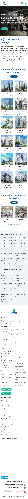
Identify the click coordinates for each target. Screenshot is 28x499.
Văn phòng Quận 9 (19, 247)
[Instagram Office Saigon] (18, 491)
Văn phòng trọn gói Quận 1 (6, 274)
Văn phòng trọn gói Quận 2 (19, 274)
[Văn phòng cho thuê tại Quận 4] (21, 106)
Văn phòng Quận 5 (6, 244)
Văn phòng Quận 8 (6, 247)
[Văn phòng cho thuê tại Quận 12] (7, 161)
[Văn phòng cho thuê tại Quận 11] (21, 143)
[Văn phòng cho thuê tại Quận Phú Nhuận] (7, 179)
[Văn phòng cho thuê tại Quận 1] (7, 88)
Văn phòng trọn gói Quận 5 (6, 285)
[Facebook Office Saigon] (3, 491)
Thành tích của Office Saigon (20, 378)
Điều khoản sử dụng (6, 382)
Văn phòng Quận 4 (19, 241)
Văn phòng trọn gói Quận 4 (19, 279)
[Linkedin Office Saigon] (12, 491)
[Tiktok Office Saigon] (22, 491)
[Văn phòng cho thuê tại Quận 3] (7, 106)
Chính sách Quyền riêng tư (6, 378)
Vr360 (18, 488)
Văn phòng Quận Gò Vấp (7, 265)
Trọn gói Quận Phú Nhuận (19, 295)
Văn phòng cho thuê (17, 481)
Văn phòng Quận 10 (6, 250)
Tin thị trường (4, 435)
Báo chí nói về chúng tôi (20, 373)
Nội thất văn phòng (6, 424)
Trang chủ (8, 481)
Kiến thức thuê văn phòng (6, 407)
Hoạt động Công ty (20, 382)
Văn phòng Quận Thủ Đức (20, 265)
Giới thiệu (17, 360)
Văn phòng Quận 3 (6, 241)
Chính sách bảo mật (6, 374)
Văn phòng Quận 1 (6, 238)
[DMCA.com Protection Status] (4, 477)
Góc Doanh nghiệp (6, 432)
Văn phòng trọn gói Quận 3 (6, 279)
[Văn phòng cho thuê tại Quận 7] (21, 124)
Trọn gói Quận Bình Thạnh (6, 295)
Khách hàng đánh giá (20, 366)
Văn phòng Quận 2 (19, 238)
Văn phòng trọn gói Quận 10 (6, 290)
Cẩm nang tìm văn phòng (6, 402)
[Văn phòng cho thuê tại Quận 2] (21, 88)
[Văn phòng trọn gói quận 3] (21, 214)
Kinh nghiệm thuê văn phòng (7, 412)
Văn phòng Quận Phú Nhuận (7, 259)
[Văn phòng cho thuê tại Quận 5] (7, 124)
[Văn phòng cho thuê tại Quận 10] (7, 143)
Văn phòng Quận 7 (19, 244)
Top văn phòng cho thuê (6, 420)
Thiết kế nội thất (12, 488)
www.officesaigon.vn (20, 496)
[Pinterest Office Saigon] (15, 491)
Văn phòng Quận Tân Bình (20, 259)
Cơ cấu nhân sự (19, 363)
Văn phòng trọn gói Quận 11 (19, 290)
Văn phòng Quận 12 (6, 253)
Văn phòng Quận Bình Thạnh (20, 254)
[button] (8, 224)
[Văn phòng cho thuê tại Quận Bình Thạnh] (21, 161)
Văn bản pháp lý (5, 416)
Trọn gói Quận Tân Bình (6, 300)
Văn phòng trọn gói (10, 484)
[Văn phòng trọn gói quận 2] (7, 214)
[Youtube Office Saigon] (9, 491)
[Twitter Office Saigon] (6, 491)
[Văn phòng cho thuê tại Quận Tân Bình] (21, 179)
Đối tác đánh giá (19, 369)
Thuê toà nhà (19, 484)
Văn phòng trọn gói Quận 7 (19, 285)
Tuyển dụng (18, 385)
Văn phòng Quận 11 (20, 250)
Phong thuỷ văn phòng (5, 428)
